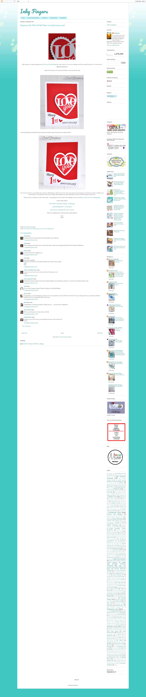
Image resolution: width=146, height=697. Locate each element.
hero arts (44, 228)
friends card (109, 548)
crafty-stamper (27, 317)
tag (107, 643)
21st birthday (109, 473)
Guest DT (111, 556)
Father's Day (119, 545)
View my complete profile (113, 45)
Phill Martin (116, 612)
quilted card (121, 620)
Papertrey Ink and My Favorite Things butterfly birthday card (120, 199)
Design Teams (53, 18)
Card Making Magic (115, 504)
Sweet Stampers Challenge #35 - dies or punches (62, 210)
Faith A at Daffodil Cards (30, 270)
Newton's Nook (118, 602)
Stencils (118, 638)
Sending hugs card (120, 623)
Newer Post (24, 333)
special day (121, 634)
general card (117, 548)
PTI (125, 618)
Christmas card (114, 513)
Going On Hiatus (119, 386)
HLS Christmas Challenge (119, 571)
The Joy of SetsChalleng (50, 64)
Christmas (114, 510)
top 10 (108, 649)
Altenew (121, 483)
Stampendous (121, 637)
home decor (110, 576)
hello (115, 570)
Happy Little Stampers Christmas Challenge (116, 564)
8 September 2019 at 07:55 (30, 254)
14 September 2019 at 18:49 (31, 323)
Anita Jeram (121, 484)
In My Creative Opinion (115, 305)
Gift (123, 549)
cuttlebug (122, 532)
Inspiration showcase (113, 581)
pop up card (109, 617)
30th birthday (118, 473)
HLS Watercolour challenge (113, 573)
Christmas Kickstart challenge (113, 517)
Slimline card (123, 632)
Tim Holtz (114, 648)
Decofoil (108, 534)
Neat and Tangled (119, 599)
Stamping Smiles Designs (115, 385)
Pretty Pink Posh (110, 618)
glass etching (121, 551)
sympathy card (110, 641)
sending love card (110, 624)
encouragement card (112, 540)
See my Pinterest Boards (33, 18)
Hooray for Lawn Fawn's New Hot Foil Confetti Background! (120, 353)
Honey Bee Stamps (119, 576)
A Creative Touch (113, 270)
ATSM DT (116, 489)
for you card (121, 546)
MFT (110, 596)
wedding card (110, 660)
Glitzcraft (108, 553)
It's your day (121, 581)
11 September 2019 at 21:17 (31, 306)
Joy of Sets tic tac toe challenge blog (91, 197)
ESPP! (116, 295)
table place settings (120, 641)
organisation (117, 604)
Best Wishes (117, 495)
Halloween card (120, 556)
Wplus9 (110, 665)
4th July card (110, 476)
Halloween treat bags (112, 557)
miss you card (116, 596)
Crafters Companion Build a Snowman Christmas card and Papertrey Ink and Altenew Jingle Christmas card (118, 217)
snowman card (112, 634)
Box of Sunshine (114, 500)
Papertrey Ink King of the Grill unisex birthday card (119, 240)
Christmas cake (123, 510)
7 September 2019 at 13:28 (30, 240)
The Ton (115, 646)
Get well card (116, 549)
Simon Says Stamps (112, 631)
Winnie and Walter (115, 663)
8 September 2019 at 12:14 (30, 275)
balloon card (110, 495)
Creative (117, 531)
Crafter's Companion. (121, 526)
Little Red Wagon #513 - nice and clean (62, 206)
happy (120, 557)
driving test (116, 536)
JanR (25, 286)
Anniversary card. (37, 228)
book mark (119, 498)
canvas (108, 504)
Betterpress (123, 495)
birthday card (112, 497)
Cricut (115, 533)
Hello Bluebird (121, 570)
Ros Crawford (27, 309)
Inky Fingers (34, 11)
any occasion (111, 487)
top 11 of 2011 (113, 654)
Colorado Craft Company (113, 520)
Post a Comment (26, 326)
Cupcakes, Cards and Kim (115, 327)
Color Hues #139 (119, 306)
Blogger (76, 685)
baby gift (122, 493)
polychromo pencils (120, 615)
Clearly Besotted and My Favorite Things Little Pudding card (119, 183)
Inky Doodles (116, 579)
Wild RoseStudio (118, 661)
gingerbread (114, 551)
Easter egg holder (120, 537)
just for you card (113, 585)
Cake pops (122, 503)
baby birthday (118, 492)
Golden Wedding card (116, 553)
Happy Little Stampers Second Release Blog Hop (119, 175)
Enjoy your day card (115, 542)
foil (116, 546)
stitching (122, 638)
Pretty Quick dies (118, 618)
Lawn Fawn (112, 587)
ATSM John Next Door (120, 490)
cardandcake (112, 316)
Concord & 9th (119, 522)
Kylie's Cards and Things (115, 373)
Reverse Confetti (120, 621)
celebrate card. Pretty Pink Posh (116, 507)
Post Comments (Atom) (65, 337)
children (108, 509)
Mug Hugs (113, 598)
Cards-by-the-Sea (113, 339)
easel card (122, 536)
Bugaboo (108, 503)
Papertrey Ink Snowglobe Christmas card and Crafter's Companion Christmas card (119, 192)
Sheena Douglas (120, 624)
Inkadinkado (109, 579)
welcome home (110, 661)
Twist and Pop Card (119, 374)
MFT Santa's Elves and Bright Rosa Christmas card (119, 248)
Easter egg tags (110, 539)
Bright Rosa (112, 501)
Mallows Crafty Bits (114, 259)
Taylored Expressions (116, 643)
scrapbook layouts (110, 623)
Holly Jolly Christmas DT (116, 574)
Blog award (123, 496)
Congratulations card (112, 523)
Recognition (63, 18)
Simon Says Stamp (121, 628)
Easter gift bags (120, 539)
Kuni (25, 258)
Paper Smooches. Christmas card (115, 607)
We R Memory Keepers (119, 658)
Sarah (25, 236)
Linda (25, 243)
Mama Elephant (122, 593)
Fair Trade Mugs (115, 543)
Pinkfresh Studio (122, 614)
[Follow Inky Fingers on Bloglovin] (112, 97)
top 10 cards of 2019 (117, 649)
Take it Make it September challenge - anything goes (62, 203)
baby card (114, 493)
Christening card (115, 509)
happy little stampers (119, 559)
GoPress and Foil (113, 554)
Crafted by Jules (113, 282)
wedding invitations (120, 660)
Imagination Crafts (120, 578)
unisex (122, 654)
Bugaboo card (115, 503)
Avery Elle (109, 492)
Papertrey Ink (50, 228)
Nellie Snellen (109, 601)
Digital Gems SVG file (116, 534)
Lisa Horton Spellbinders (117, 590)
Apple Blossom (119, 487)
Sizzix (117, 632)
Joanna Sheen (110, 582)
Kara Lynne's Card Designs (116, 350)
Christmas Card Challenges (114, 514)
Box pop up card (122, 500)
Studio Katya (110, 640)
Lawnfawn (119, 587)
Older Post (100, 333)
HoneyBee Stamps (110, 578)
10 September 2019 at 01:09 (31, 290)
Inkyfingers (117, 33)
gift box (108, 551)
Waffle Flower (115, 657)
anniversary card (28, 228)
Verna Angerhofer (28, 279)
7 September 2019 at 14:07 (30, 247)
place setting (111, 615)
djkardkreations (113, 293)
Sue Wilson (119, 640)
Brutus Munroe (121, 501)
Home (23, 18)
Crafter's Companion (112, 525)
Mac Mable (27, 302)
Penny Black (115, 611)
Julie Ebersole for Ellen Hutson (113, 584)
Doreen (26, 250)
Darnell (26, 293)
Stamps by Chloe (111, 638)
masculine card (113, 595)
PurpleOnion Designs (113, 620)
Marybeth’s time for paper (115, 362)
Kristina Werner (122, 585)
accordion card (121, 479)
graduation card (122, 554)
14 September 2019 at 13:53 (31, 314)
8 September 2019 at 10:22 (30, 266)
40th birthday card (120, 475)
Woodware (123, 663)
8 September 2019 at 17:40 (30, 283)
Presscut (123, 617)
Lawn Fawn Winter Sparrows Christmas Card (119, 224)
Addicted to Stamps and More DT (115, 481)
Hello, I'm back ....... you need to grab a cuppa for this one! (119, 319)
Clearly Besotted (117, 519)
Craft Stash (121, 523)
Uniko (119, 654)
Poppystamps (116, 617)
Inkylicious (123, 579)
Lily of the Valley (115, 588)
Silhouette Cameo (112, 626)
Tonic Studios (121, 648)
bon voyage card (111, 498)
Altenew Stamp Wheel (111, 484)
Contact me (44, 18)
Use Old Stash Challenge (113, 655)
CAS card (113, 506)
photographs (123, 612)
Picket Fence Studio (112, 614)
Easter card (110, 537)
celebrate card (122, 506)
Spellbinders (110, 635)
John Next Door (119, 582)
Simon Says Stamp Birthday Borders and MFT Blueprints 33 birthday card (119, 207)
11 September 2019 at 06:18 (31, 299)
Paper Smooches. (119, 605)
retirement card (110, 621)
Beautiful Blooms (119, 363)
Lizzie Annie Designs (118, 591)
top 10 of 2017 (117, 652)
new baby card (117, 601)
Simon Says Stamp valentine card (116, 629)
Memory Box (123, 594)
